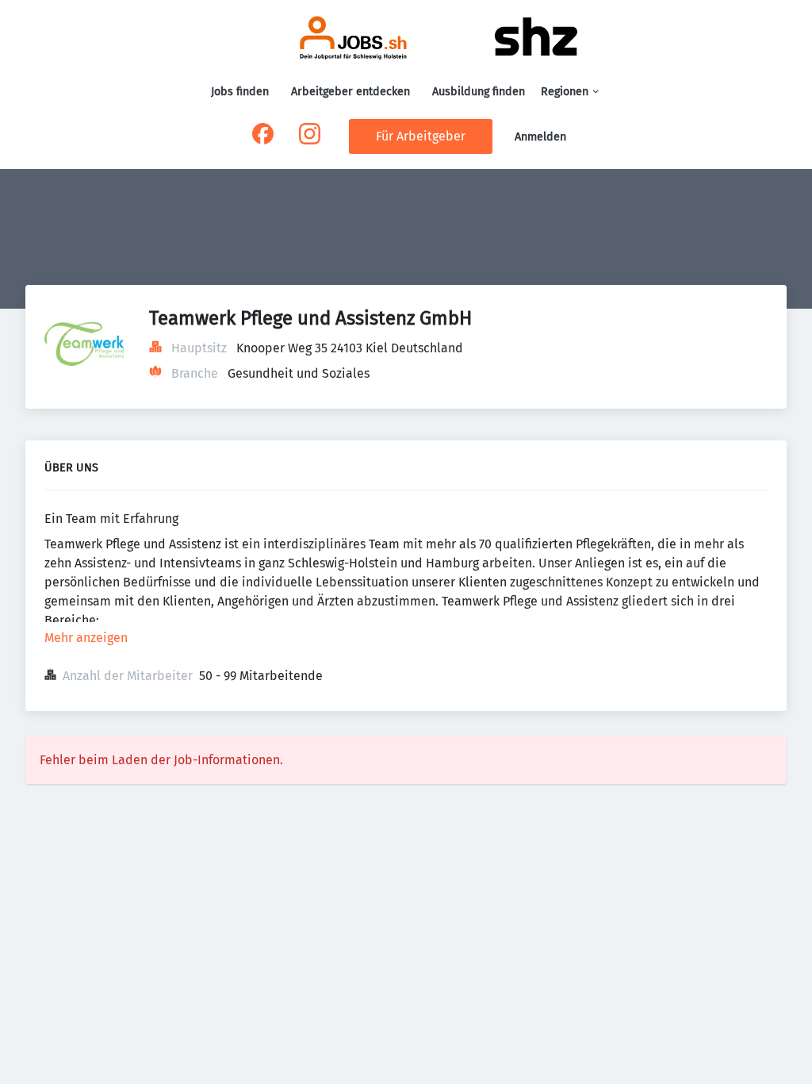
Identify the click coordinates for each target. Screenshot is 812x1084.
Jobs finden (240, 91)
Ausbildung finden (478, 91)
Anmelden (540, 137)
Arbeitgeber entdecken (350, 91)
